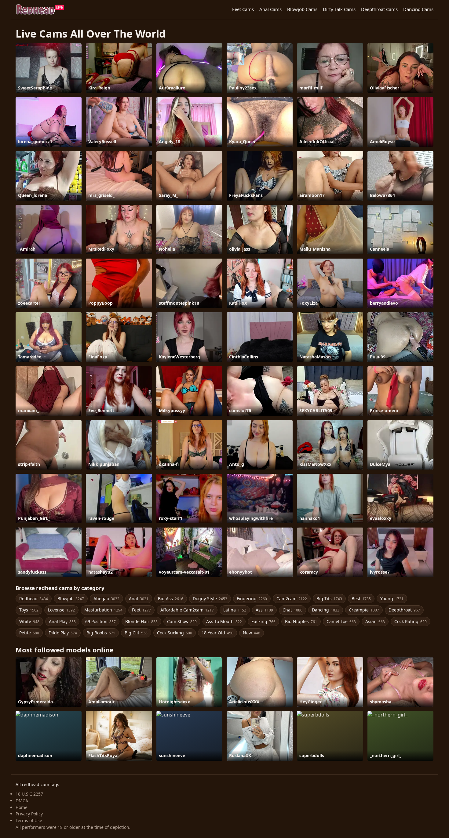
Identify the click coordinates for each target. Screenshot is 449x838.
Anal (138, 598)
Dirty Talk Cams (339, 9)
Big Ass (170, 598)
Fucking (263, 621)
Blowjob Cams (302, 9)
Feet (141, 610)
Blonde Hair (141, 621)
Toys (28, 610)
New (251, 633)
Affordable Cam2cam (187, 610)
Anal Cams (270, 9)
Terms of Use (29, 820)
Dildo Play (63, 633)
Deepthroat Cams (379, 9)
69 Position (100, 621)
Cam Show (182, 621)
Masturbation (103, 610)
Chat (292, 610)
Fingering (252, 598)
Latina (234, 610)
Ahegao (106, 598)
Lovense (61, 610)
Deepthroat (404, 610)
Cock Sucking (174, 633)
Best (361, 598)
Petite (29, 633)
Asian (375, 621)
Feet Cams (243, 9)
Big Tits (329, 598)
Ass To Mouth (224, 621)
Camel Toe (341, 621)
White (29, 621)
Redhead (33, 598)
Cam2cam (291, 598)
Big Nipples (301, 621)
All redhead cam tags (37, 784)
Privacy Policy (29, 814)
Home (21, 807)
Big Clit (136, 633)
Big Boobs (100, 633)
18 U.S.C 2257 (29, 794)
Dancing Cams (418, 9)
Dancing (325, 610)
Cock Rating (410, 621)
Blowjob (70, 598)
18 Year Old (217, 633)
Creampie (364, 610)
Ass (264, 610)
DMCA (22, 801)
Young (391, 598)
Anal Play (62, 621)
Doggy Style (210, 598)
